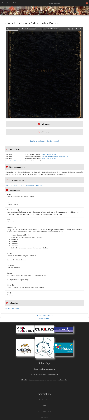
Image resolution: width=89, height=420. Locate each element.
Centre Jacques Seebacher (11, 3)
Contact (44, 405)
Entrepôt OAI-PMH (44, 411)
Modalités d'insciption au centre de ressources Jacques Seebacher (44, 380)
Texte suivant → (54, 140)
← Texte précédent (36, 140)
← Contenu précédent (44, 315)
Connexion (44, 417)
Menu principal (54, 3)
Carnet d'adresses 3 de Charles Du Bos (54, 156)
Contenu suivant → (44, 318)
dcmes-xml (15, 185)
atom (7, 185)
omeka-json (30, 185)
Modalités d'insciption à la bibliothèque (44, 374)
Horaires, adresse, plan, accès (44, 369)
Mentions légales (45, 400)
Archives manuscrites (12, 308)
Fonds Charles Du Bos (48, 154)
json (22, 185)
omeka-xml (40, 185)
